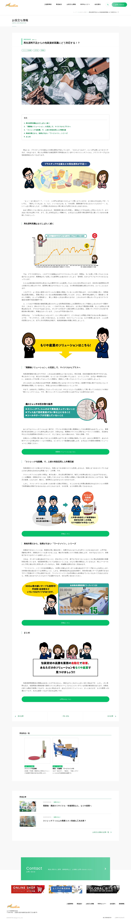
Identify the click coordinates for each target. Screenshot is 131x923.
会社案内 (98, 4)
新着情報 (121, 903)
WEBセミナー (85, 4)
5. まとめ (27, 137)
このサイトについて (119, 917)
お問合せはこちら (65, 699)
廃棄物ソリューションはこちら (65, 452)
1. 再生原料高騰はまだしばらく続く (37, 123)
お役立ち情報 (71, 4)
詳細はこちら (65, 533)
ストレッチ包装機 (27, 50)
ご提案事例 (48, 4)
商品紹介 (59, 4)
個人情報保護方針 (107, 917)
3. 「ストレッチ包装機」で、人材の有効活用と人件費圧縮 (45, 130)
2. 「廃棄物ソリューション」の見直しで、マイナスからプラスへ (47, 126)
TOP (127, 915)
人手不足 (36, 50)
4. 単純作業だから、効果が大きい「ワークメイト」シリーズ (46, 133)
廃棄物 (42, 50)
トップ (75, 12)
